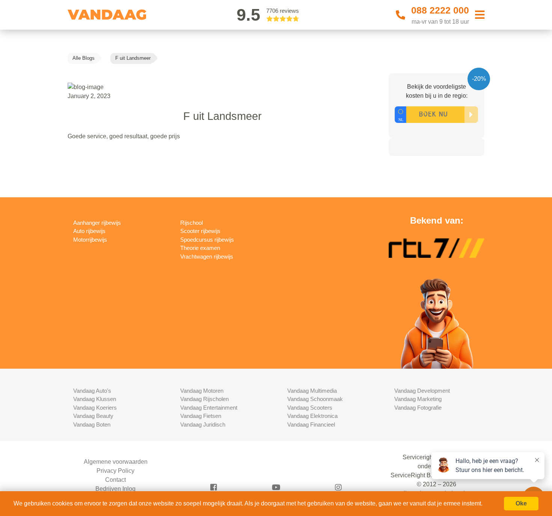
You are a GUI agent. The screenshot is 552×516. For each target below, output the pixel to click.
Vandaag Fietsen (200, 416)
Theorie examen (200, 248)
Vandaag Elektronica (312, 416)
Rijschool (191, 222)
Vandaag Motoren (201, 390)
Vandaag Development (422, 390)
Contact (115, 480)
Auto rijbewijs (89, 231)
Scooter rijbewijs (200, 231)
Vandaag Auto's (92, 390)
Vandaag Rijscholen (204, 399)
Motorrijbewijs (90, 239)
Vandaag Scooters (309, 407)
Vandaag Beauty (93, 416)
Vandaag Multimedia (312, 390)
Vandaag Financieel (311, 424)
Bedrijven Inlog (115, 489)
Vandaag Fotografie (418, 407)
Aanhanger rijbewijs (97, 222)
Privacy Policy (115, 471)
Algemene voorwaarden (116, 461)
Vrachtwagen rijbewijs (206, 256)
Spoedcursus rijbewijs (207, 239)
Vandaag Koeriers (95, 407)
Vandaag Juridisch (202, 424)
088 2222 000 (440, 10)
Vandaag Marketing (418, 399)
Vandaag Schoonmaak (315, 399)
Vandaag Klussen (94, 399)
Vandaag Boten (91, 424)
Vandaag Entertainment (208, 407)
